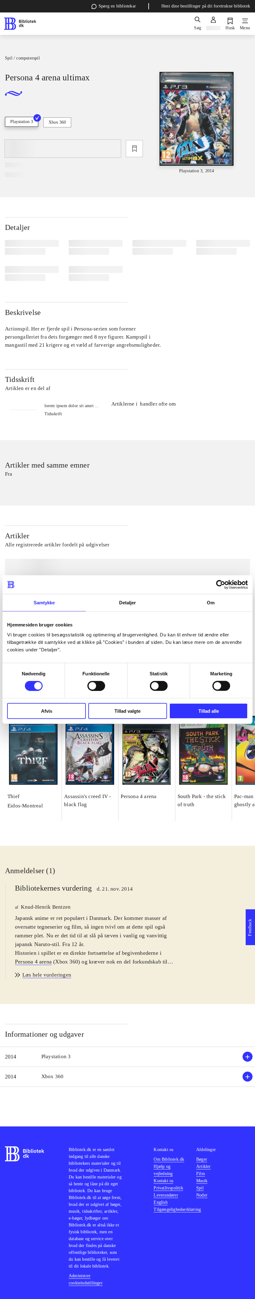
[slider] (196, 123)
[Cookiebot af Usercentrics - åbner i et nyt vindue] (220, 584)
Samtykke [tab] (44, 602)
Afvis (46, 710)
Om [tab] (211, 602)
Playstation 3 (21, 121)
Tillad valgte (127, 710)
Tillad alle (208, 710)
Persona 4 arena (33, 962)
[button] (127, 1057)
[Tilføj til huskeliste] (134, 148)
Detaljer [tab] (127, 602)
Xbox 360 (57, 122)
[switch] (96, 686)
